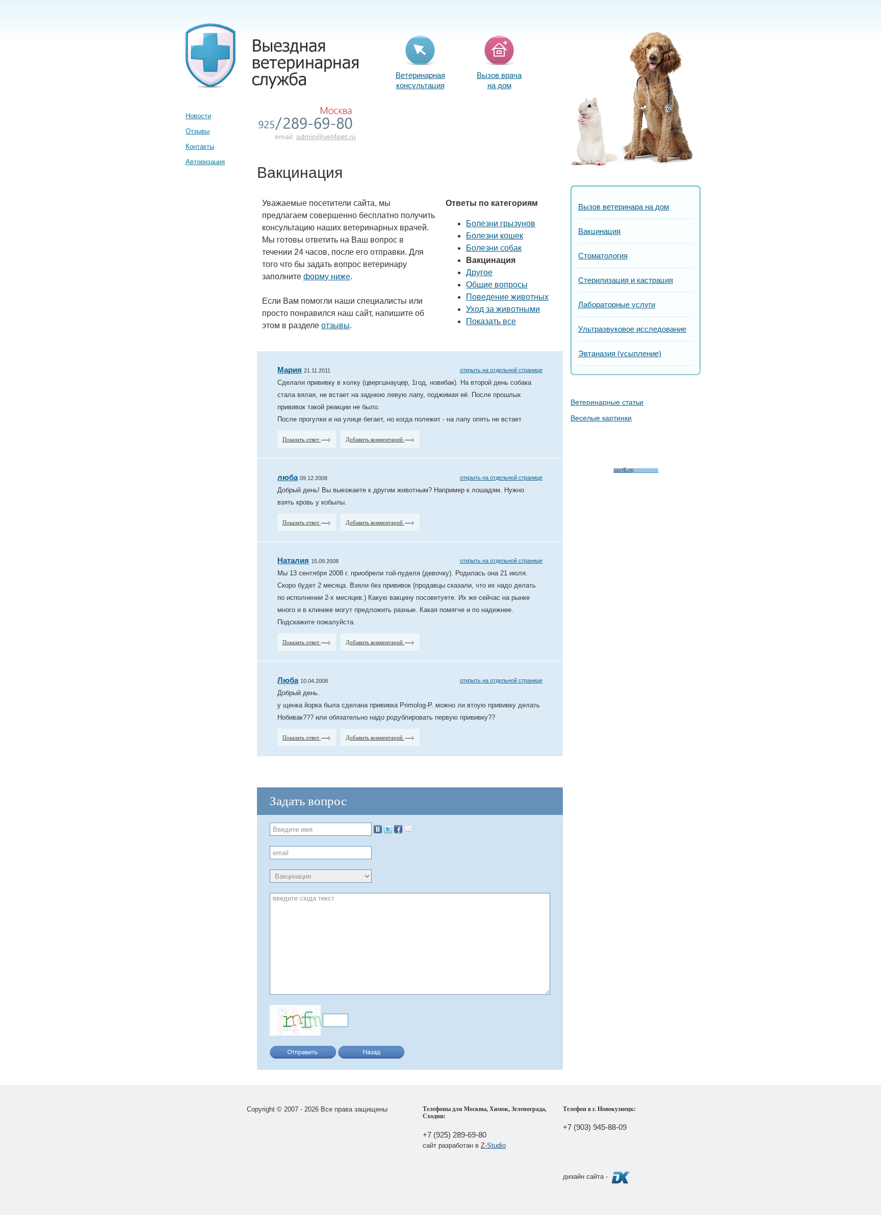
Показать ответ (301, 439)
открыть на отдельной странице (501, 370)
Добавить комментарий (375, 439)
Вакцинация (599, 231)
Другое (479, 272)
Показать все (491, 321)
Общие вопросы (497, 284)
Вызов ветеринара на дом (623, 206)
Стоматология (603, 255)
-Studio (493, 1145)
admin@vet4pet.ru (326, 137)
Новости (198, 116)
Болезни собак (494, 248)
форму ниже (326, 276)
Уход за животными (503, 309)
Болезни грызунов (500, 223)
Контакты (200, 146)
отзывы (335, 325)
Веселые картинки (601, 418)
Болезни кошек (494, 235)
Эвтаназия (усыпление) (619, 353)
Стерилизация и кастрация (625, 280)
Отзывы (198, 131)
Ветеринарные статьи (607, 402)
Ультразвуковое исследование (632, 329)
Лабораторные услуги (616, 304)
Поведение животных (507, 297)
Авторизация (205, 162)
